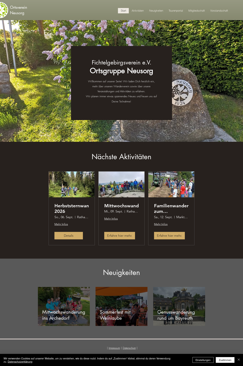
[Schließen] (239, 360)
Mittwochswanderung (121, 206)
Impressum (114, 348)
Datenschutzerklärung (20, 361)
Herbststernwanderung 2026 (71, 208)
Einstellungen (203, 360)
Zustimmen (225, 360)
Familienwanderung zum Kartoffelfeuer (171, 208)
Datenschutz (129, 348)
